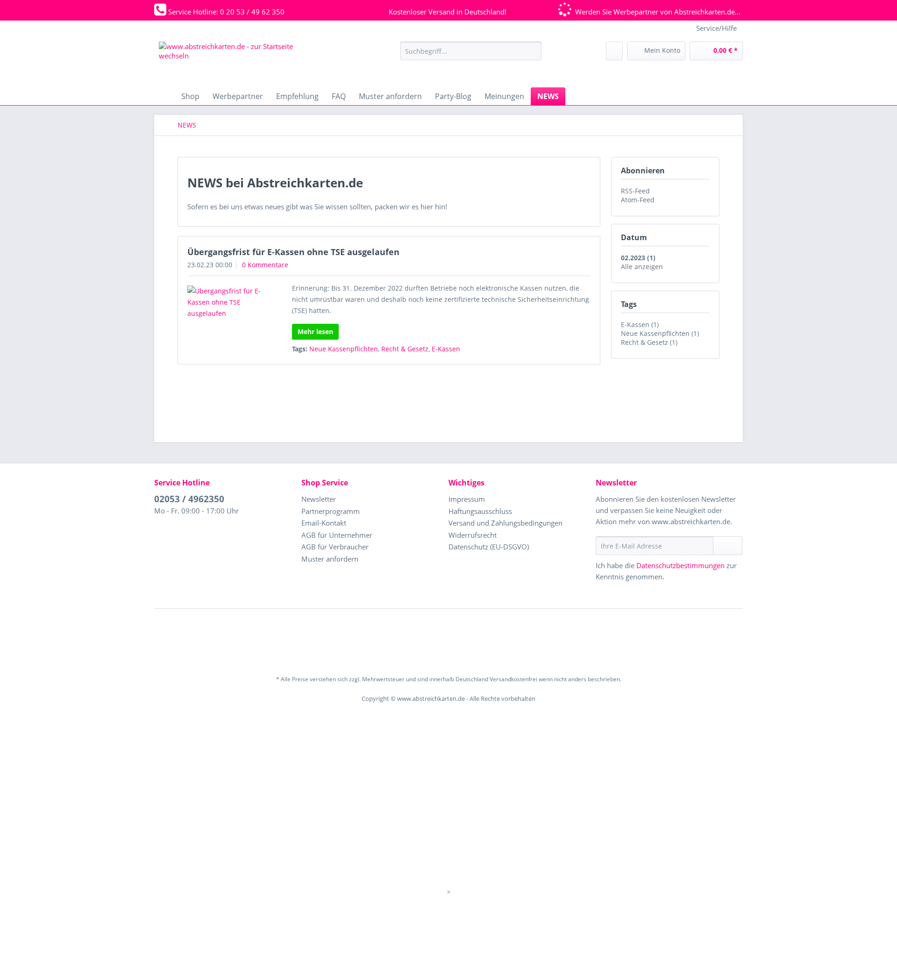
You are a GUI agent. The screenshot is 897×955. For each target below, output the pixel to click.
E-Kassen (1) (640, 324)
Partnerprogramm (330, 511)
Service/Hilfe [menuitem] (716, 28)
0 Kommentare (265, 264)
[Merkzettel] (614, 51)
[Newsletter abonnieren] (727, 545)
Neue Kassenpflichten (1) (660, 333)
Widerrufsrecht (472, 535)
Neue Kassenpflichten (343, 348)
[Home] (163, 96)
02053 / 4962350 (189, 499)
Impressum (466, 499)
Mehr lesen (315, 331)
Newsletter (318, 499)
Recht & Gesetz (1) (649, 342)
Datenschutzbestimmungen (680, 565)
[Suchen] (532, 51)
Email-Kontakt (323, 522)
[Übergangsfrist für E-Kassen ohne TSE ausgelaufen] (227, 302)
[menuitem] (470, 55)
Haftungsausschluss (480, 511)
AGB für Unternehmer (336, 535)
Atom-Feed (638, 199)
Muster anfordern (329, 558)
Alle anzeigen (642, 266)
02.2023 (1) (638, 257)
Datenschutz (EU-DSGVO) (488, 546)
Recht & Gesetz (404, 348)
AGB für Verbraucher (335, 546)
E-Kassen (446, 348)
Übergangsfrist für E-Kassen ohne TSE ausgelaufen (293, 251)
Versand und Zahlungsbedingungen (505, 522)
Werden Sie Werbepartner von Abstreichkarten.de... (657, 11)
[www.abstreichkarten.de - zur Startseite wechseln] (229, 62)
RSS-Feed (635, 190)
